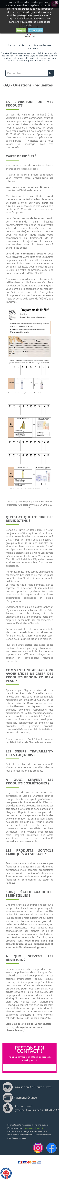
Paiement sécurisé (25, 1097)
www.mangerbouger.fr (34, 1128)
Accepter (21, 30)
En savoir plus (35, 30)
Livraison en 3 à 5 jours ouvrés (32, 1087)
